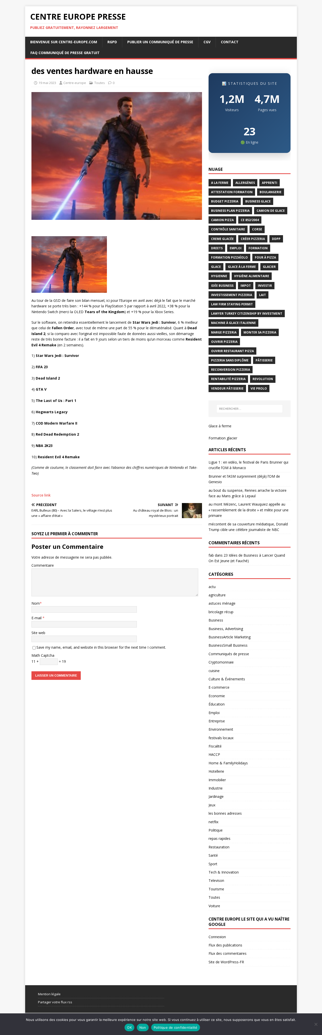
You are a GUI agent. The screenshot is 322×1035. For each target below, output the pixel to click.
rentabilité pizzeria (228, 379)
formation (258, 248)
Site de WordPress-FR (226, 962)
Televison (216, 880)
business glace (258, 201)
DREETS (217, 248)
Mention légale (49, 994)
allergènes (245, 183)
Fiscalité (215, 746)
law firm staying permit (232, 304)
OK (129, 1027)
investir (265, 285)
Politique (216, 830)
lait (262, 295)
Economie (217, 695)
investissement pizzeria (231, 295)
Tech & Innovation (224, 872)
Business (216, 620)
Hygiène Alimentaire (251, 276)
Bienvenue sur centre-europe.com (63, 41)
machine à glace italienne (233, 323)
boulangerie (270, 192)
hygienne (219, 276)
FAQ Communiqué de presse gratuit (65, 52)
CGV (207, 41)
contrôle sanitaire (228, 229)
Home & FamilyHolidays (228, 763)
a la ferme (219, 183)
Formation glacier (223, 438)
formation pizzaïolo (229, 257)
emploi (236, 248)
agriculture (217, 595)
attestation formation (232, 192)
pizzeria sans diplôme (230, 360)
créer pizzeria (253, 239)
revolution (263, 379)
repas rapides (219, 838)
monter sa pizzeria (260, 332)
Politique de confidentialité (175, 1027)
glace (216, 267)
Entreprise (217, 721)
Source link (41, 495)
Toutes (99, 82)
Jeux (212, 805)
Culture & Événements (227, 679)
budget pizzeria (224, 201)
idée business (222, 285)
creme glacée (222, 239)
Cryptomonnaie (221, 662)
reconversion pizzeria (230, 369)
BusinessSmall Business (228, 645)
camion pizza (222, 220)
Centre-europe (74, 82)
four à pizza (265, 257)
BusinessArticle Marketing (230, 637)
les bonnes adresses (225, 813)
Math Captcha (42, 655)
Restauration (219, 847)
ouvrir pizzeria (224, 342)
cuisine (214, 670)
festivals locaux (221, 737)
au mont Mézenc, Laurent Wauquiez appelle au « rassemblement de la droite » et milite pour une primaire (249, 510)
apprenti (269, 183)
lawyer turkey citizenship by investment (246, 313)
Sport (213, 863)
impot (245, 285)
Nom (35, 603)
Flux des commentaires (228, 953)
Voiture (214, 905)
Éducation (217, 704)
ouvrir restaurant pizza (232, 351)
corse (257, 229)
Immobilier (217, 779)
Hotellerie (216, 771)
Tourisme (216, 889)
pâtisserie (264, 360)
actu (212, 586)
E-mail (37, 617)
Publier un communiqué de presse (160, 41)
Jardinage (216, 796)
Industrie (216, 788)
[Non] (315, 1024)
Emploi (214, 712)
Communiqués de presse (229, 653)
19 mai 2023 (47, 82)
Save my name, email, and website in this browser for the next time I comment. (101, 647)
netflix (213, 821)
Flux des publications (225, 945)
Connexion (217, 936)
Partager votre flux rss (55, 1002)
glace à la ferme (242, 267)
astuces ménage (222, 603)
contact (229, 41)
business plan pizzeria (230, 211)
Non (142, 1027)
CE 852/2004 (250, 220)
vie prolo (259, 388)
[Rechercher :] (250, 408)
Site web (38, 632)
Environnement (221, 729)
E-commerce (219, 687)
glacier (269, 267)
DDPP (276, 239)
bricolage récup (221, 611)
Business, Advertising (226, 628)
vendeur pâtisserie (227, 388)
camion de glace (271, 211)
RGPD (112, 41)
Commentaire (42, 565)
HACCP (214, 754)
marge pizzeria (223, 332)
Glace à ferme (220, 426)
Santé (213, 855)
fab (211, 555)
